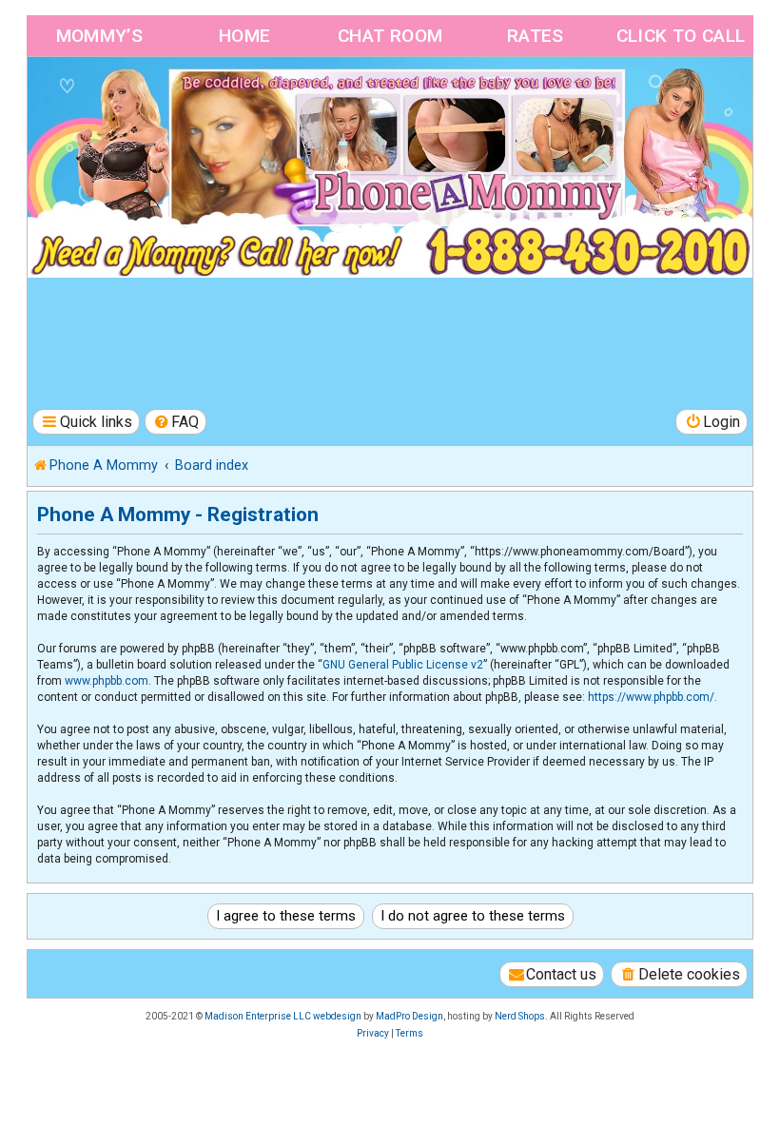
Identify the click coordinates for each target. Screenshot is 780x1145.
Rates (535, 36)
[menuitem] (176, 422)
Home (245, 36)
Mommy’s (100, 36)
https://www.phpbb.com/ (651, 697)
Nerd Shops (520, 1016)
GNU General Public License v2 (402, 664)
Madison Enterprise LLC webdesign (283, 1016)
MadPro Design (409, 1016)
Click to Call (681, 36)
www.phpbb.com (106, 681)
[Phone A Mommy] (136, 97)
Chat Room (390, 36)
